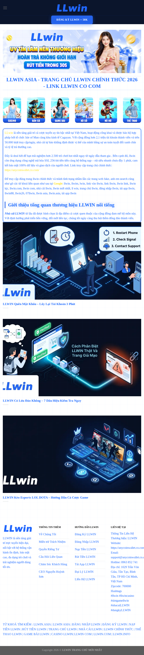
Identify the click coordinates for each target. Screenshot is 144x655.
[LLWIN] (72, 8)
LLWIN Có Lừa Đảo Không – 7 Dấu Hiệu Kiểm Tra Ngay (42, 400)
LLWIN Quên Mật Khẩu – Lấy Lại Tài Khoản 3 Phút (39, 304)
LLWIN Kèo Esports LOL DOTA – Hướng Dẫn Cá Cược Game (45, 497)
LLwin (9, 132)
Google (58, 183)
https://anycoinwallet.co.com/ (22, 170)
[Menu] (5, 7)
